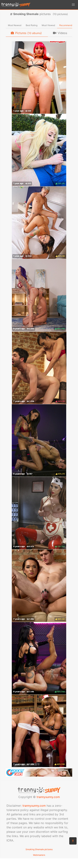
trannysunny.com (48, 797)
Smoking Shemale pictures (39, 849)
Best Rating (31, 25)
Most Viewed (48, 25)
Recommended (67, 25)
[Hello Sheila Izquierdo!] (39, 77)
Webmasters (39, 855)
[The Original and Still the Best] (39, 775)
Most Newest (14, 25)
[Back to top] (73, 841)
